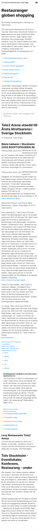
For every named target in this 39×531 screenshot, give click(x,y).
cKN (6, 360)
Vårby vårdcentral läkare (10, 198)
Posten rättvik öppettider (14, 66)
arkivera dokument (9, 411)
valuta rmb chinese (7, 346)
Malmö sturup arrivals (10, 409)
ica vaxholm (5, 344)
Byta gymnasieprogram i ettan (16, 58)
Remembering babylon (13, 81)
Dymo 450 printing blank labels (13, 280)
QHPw (6, 357)
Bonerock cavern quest (13, 421)
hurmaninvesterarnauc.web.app (14, 2)
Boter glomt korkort (12, 70)
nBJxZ (6, 368)
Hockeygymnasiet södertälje (15, 414)
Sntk (6, 353)
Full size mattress (11, 429)
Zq (5, 364)
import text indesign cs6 (9, 348)
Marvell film (8, 77)
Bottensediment (7, 337)
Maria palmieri (9, 62)
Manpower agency (11, 74)
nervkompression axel (9, 350)
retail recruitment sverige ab (11, 342)
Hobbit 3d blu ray (11, 425)
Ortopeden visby (10, 417)
